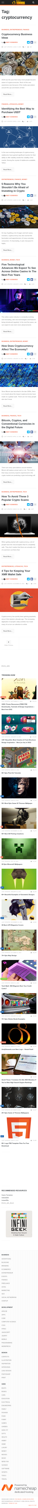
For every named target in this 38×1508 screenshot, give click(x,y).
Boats (4, 1388)
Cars (3, 1395)
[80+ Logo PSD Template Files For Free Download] (19, 1127)
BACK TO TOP (32, 1505)
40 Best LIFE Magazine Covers (12, 925)
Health (4, 1437)
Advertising (6, 1259)
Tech (18, 260)
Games (4, 1423)
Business (5, 29)
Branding (5, 1266)
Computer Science (9, 1322)
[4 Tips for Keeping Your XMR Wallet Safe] (19, 600)
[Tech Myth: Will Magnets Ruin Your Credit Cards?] (19, 970)
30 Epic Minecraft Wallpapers (12, 864)
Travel (4, 1479)
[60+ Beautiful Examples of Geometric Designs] (19, 879)
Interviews (6, 1367)
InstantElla (5, 1200)
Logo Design (6, 1371)
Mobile (4, 1339)
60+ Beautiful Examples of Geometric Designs (18, 894)
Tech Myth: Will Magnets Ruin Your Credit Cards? (17, 987)
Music (4, 1458)
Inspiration (6, 1363)
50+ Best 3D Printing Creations (13, 834)
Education (6, 1398)
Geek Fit (5, 1430)
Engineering (6, 1405)
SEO (3, 1294)
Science (5, 1465)
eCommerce (6, 1269)
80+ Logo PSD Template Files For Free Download (15, 1144)
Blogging (5, 1262)
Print (4, 1377)
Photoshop (6, 1374)
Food (3, 1416)
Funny (4, 1419)
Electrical (6, 1402)
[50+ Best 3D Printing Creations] (19, 818)
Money (21, 104)
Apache (4, 1311)
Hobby (4, 1440)
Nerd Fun (5, 1461)
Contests (5, 1356)
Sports (4, 1472)
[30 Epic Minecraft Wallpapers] (19, 848)
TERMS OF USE (12, 1503)
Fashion (5, 1412)
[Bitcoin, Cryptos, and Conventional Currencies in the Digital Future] (19, 452)
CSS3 (3, 1325)
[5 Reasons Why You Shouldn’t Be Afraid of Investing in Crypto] (19, 216)
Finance (26, 29)
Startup (5, 1301)
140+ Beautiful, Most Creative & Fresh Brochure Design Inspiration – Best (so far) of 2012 (19, 741)
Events (4, 1276)
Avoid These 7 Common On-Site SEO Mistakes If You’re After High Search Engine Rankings (19, 1081)
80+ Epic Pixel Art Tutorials (11, 773)
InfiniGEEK (5, 1198)
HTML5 (4, 1329)
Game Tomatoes (7, 1195)
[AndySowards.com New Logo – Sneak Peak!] (19, 1033)
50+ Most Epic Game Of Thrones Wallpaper (17, 803)
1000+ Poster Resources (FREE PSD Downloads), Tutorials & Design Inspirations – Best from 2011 (18, 706)
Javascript (6, 1332)
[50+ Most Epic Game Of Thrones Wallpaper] (19, 787)
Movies (4, 1454)
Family (4, 1409)
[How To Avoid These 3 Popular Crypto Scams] (19, 525)
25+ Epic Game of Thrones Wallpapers (15, 1113)
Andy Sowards (11, 42)
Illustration (6, 1360)
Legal (4, 1287)
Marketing (6, 1290)
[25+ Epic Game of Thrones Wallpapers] (19, 1097)
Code (3, 1318)
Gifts (4, 1433)
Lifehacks (13, 104)
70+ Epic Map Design (9, 955)
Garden (4, 1426)
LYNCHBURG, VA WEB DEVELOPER (24, 1499)
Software (5, 1468)
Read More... (7, 94)
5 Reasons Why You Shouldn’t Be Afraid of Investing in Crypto (15, 187)
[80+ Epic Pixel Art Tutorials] (19, 757)
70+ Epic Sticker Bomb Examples (13, 1019)
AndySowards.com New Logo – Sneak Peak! (17, 1049)
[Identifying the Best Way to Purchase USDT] (19, 137)
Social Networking (9, 1297)
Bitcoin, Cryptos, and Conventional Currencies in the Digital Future (18, 424)
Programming (7, 1343)
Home (4, 1444)
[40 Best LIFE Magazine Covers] (19, 909)
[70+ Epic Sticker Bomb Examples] (19, 1003)
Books (4, 1391)
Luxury (4, 1447)
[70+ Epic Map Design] (19, 940)
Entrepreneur (16, 29)
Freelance (6, 1283)
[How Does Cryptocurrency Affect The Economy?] (19, 375)
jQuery (4, 1336)
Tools (4, 1475)
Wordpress (6, 1346)
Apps (3, 1315)
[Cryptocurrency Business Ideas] (19, 63)
